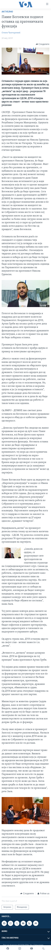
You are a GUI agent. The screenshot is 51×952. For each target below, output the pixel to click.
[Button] (43, 44)
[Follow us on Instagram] (10, 923)
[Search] (43, 948)
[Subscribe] (35, 923)
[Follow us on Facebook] (4, 923)
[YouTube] (31, 948)
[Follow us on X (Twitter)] (16, 923)
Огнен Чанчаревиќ (11, 33)
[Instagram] (20, 948)
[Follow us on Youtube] (23, 923)
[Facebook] (8, 948)
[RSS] (29, 923)
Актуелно (7, 12)
